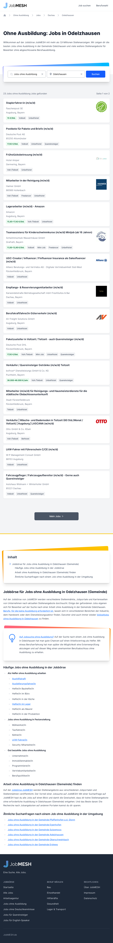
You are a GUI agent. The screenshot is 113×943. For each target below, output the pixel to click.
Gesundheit (53, 903)
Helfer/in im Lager (21, 704)
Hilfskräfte (52, 898)
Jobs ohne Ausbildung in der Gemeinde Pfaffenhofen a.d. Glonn (41, 819)
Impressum (89, 892)
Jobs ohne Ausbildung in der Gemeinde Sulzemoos (34, 829)
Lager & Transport (56, 909)
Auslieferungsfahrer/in (24, 683)
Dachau (51, 15)
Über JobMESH (92, 887)
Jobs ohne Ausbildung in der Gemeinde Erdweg (33, 844)
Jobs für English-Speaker (16, 920)
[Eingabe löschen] (42, 74)
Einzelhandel (53, 892)
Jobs (38, 15)
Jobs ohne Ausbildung (14, 903)
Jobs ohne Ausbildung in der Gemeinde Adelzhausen (36, 834)
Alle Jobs (8, 892)
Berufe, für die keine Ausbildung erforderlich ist (28, 611)
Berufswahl (102, 5)
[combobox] (66, 74)
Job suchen (84, 5)
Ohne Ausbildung (21, 15)
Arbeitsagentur (11, 898)
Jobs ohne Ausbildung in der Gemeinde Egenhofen (34, 824)
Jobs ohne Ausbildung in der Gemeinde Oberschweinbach (38, 839)
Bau (49, 887)
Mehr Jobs (55, 516)
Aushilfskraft (19, 678)
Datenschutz (90, 898)
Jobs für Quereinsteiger (15, 914)
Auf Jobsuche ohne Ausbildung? (36, 636)
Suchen (96, 74)
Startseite (8, 887)
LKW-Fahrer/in (19, 739)
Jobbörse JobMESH (22, 790)
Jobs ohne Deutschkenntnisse (18, 909)
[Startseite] (4, 15)
